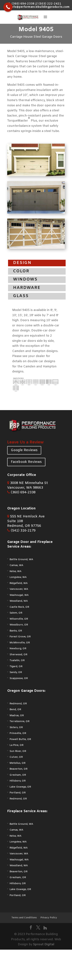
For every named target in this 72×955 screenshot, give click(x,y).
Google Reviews (24, 450)
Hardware (27, 288)
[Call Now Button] (8, 7)
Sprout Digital (43, 944)
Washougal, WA (19, 595)
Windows (25, 279)
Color (21, 271)
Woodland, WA (19, 601)
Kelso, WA (15, 571)
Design (22, 263)
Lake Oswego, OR (20, 787)
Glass (21, 296)
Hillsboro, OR (18, 781)
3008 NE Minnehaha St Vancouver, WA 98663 (27, 485)
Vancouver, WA (19, 589)
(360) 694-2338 (22, 492)
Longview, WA (18, 577)
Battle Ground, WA (21, 559)
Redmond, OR (18, 703)
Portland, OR (18, 792)
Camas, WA (16, 565)
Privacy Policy (48, 917)
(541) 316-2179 (22, 530)
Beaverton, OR (18, 769)
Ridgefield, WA (19, 583)
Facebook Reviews (26, 462)
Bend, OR (15, 709)
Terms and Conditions (24, 917)
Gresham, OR (18, 775)
